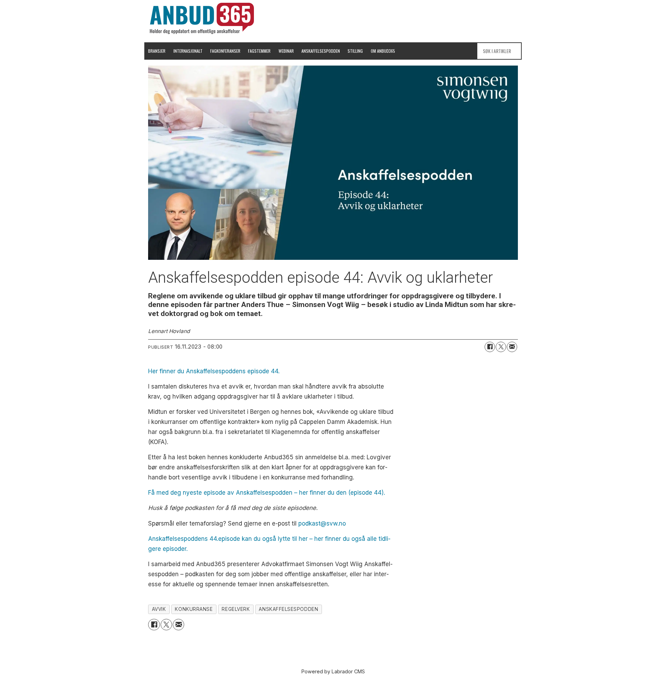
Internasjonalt (188, 51)
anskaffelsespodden (288, 609)
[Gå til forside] (202, 18)
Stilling (355, 51)
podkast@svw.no (322, 523)
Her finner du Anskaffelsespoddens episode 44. (214, 371)
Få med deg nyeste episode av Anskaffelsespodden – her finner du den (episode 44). (266, 492)
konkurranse (194, 609)
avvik (159, 609)
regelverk (236, 609)
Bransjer (156, 51)
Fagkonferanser (225, 51)
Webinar (286, 51)
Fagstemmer (259, 51)
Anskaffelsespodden (320, 51)
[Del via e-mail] (512, 347)
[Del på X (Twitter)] (501, 347)
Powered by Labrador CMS (333, 671)
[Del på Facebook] (490, 347)
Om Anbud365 (383, 51)
